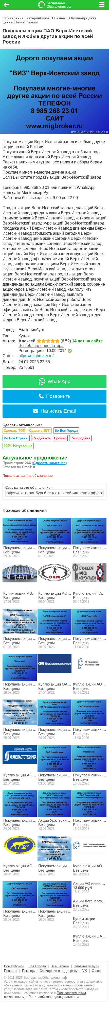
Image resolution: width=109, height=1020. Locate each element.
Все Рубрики (14, 966)
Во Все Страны (16, 438)
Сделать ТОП (14, 430)
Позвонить (58, 396)
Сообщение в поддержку (59, 971)
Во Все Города (66, 430)
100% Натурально (18, 446)
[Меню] (102, 5)
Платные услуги (86, 966)
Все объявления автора (41, 345)
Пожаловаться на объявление (28, 475)
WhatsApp (59, 381)
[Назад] (6, 5)
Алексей (27, 341)
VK (84, 971)
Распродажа (80, 438)
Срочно (60, 438)
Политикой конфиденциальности (53, 997)
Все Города (37, 966)
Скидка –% (41, 438)
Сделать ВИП (39, 430)
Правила (10, 971)
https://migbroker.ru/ (36, 356)
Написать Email (58, 411)
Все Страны (60, 966)
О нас (96, 971)
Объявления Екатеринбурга (26, 18)
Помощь (28, 971)
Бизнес (60, 18)
